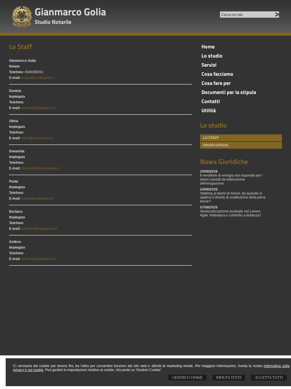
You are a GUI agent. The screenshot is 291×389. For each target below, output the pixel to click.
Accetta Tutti (269, 377)
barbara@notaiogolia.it (39, 229)
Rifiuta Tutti (228, 377)
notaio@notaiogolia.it (37, 78)
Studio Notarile (53, 21)
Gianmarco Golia (70, 11)
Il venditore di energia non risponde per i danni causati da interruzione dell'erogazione (231, 179)
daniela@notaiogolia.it (38, 108)
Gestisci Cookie (187, 377)
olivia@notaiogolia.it (37, 138)
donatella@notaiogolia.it (40, 168)
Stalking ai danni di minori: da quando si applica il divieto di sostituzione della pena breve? (232, 197)
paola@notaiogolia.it (37, 198)
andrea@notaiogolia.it (38, 259)
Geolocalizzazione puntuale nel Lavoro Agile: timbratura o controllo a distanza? (230, 213)
